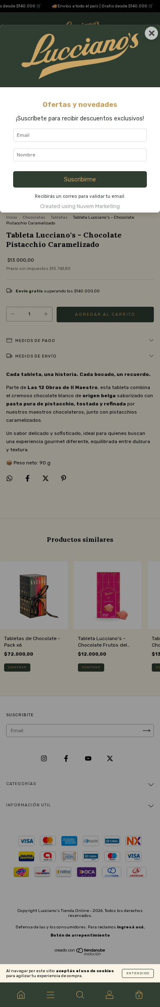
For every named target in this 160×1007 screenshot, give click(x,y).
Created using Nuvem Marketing (80, 206)
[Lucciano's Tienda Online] (21, 995)
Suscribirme (80, 179)
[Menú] (50, 995)
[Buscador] (80, 995)
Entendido (137, 973)
